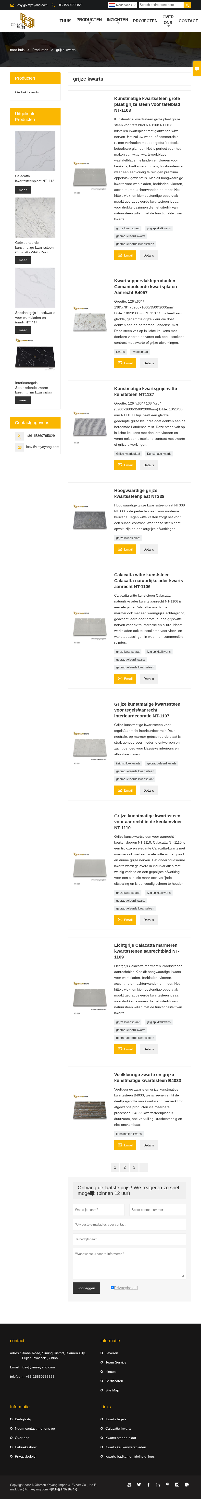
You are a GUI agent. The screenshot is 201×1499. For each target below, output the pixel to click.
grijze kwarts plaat (128, 538)
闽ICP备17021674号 (63, 1489)
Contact (188, 21)
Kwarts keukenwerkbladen (125, 1447)
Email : (15, 1367)
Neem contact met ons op (35, 1428)
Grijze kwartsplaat (128, 453)
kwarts (120, 352)
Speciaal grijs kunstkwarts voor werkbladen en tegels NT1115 (35, 317)
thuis (66, 21)
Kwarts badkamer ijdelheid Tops (130, 1456)
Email (125, 254)
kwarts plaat (140, 352)
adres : (15, 1353)
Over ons (168, 20)
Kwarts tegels (115, 1419)
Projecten (145, 21)
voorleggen (86, 1288)
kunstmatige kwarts (129, 1134)
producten (89, 20)
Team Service (115, 1362)
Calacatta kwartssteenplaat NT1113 (34, 178)
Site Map (112, 1390)
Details (148, 255)
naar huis (17, 50)
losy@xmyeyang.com (32, 5)
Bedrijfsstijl (23, 1419)
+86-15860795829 (69, 5)
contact (17, 1340)
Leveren (111, 1353)
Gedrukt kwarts (27, 92)
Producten (40, 50)
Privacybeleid (25, 1456)
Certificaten (114, 1381)
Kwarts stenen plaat (120, 1438)
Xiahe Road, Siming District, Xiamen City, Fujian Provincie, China (54, 1355)
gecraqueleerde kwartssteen (135, 244)
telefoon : (17, 1376)
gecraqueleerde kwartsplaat (134, 779)
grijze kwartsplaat (127, 228)
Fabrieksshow (26, 1447)
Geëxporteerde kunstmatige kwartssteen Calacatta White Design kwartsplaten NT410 (34, 248)
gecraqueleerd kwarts (130, 236)
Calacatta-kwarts (118, 1428)
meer (23, 190)
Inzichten (117, 20)
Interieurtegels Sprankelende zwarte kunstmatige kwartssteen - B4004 (34, 388)
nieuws (110, 1372)
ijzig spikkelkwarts (159, 228)
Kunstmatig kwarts (159, 453)
